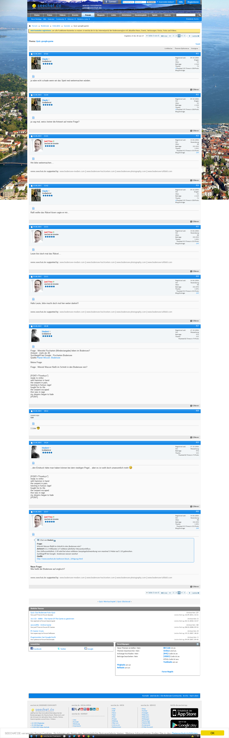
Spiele (154, 15)
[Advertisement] (114, 684)
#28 (197, 411)
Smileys (166, 651)
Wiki (113, 717)
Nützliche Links (82, 19)
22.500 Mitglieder (38, 723)
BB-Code (167, 648)
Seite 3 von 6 (153, 36)
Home (37, 15)
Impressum (77, 726)
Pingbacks (121, 665)
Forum (88, 15)
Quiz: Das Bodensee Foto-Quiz (43, 613)
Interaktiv (56, 26)
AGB (113, 711)
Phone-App (146, 721)
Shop (144, 709)
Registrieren (193, 2)
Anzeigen (145, 713)
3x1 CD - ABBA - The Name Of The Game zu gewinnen (52, 619)
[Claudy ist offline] (36, 63)
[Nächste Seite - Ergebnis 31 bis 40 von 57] (189, 36)
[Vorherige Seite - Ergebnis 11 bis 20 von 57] (170, 36)
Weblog (115, 721)
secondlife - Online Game (41, 625)
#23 (197, 136)
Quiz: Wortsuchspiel (107, 602)
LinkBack (168, 48)
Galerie (167, 15)
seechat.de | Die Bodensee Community (166, 696)
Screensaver (146, 725)
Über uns (115, 723)
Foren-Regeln (167, 672)
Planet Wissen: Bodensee (48, 358)
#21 (197, 54)
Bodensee (45, 26)
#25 (197, 227)
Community (60, 19)
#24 (197, 185)
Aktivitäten (126, 15)
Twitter (63, 649)
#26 (197, 276)
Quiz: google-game (44, 41)
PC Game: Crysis (37, 631)
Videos (63, 15)
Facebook (37, 649)
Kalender (51, 19)
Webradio (145, 717)
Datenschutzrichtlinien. (185, 733)
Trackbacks (167, 662)
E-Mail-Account (147, 727)
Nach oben (194, 696)
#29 (197, 442)
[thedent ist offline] (35, 335)
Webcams (145, 715)
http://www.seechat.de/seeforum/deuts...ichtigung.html (60, 559)
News (114, 713)
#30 (197, 511)
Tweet (198, 44)
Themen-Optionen (181, 48)
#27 (197, 326)
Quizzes (67, 26)
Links (113, 15)
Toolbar (144, 711)
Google (90, 649)
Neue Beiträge (36, 19)
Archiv (185, 696)
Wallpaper (145, 719)
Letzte (194, 36)
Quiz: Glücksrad (123, 602)
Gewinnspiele (141, 15)
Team (114, 715)
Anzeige (193, 48)
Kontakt (145, 696)
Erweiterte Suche (192, 19)
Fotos (49, 15)
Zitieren (196, 90)
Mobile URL (146, 723)
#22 (197, 95)
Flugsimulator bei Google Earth (43, 637)
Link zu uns (116, 725)
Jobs (74, 720)
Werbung (76, 724)
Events (75, 15)
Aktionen (70, 19)
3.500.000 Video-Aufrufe (40, 727)
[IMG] (165, 654)
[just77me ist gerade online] (37, 145)
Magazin (101, 15)
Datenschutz (116, 727)
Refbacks (120, 668)
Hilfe (181, 2)
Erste (165, 36)
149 (197, 153)
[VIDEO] (166, 656)
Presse (114, 719)
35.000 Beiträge (37, 725)
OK (212, 733)
